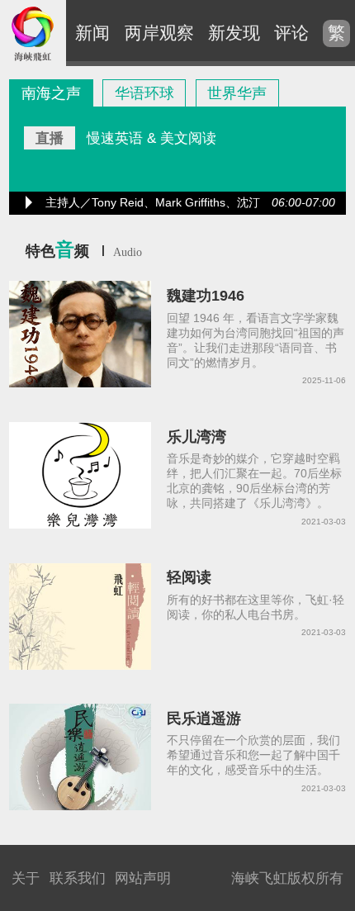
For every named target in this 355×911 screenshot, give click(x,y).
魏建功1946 (205, 295)
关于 (26, 878)
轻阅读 (189, 577)
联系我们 (78, 878)
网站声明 (143, 878)
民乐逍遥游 (204, 718)
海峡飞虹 (33, 33)
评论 (291, 32)
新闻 (92, 32)
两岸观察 (159, 32)
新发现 (234, 32)
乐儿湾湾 (196, 436)
